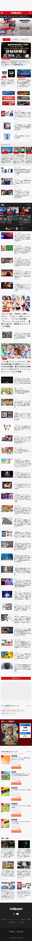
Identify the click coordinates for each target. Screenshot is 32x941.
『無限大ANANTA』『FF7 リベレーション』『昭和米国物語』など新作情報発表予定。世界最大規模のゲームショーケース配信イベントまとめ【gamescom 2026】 (24, 83)
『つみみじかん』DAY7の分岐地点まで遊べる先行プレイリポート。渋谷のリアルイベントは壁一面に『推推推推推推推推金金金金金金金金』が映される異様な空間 (22, 583)
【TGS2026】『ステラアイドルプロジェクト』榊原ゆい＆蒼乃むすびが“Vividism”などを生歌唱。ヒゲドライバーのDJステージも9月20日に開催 (22, 498)
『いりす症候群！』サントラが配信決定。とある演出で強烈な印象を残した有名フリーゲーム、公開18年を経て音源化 (22, 127)
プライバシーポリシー (14, 919)
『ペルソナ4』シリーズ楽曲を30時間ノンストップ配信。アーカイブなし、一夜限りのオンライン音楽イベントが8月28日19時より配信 (22, 656)
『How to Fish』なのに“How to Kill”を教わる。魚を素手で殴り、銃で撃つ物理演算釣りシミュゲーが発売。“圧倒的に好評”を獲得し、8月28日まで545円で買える (22, 546)
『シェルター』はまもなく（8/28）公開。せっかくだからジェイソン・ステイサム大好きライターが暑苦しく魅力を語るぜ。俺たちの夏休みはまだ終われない (22, 237)
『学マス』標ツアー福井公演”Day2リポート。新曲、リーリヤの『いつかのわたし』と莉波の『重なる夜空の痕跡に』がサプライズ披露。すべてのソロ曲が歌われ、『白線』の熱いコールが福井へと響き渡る (22, 596)
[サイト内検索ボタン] (30, 13)
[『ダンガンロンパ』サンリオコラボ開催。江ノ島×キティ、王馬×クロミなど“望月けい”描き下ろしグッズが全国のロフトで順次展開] (7, 606)
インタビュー (5, 153)
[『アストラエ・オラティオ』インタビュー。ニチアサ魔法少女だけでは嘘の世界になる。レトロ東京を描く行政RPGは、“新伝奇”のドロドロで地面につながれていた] (7, 150)
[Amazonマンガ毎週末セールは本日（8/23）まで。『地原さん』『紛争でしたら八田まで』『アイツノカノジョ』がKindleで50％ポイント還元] (7, 113)
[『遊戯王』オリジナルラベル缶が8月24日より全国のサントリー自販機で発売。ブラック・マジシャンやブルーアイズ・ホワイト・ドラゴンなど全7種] (7, 414)
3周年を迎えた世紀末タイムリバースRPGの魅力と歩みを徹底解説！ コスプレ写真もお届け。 (22, 392)
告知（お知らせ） (5, 58)
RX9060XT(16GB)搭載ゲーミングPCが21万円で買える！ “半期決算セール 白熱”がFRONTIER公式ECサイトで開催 (22, 171)
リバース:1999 (19, 388)
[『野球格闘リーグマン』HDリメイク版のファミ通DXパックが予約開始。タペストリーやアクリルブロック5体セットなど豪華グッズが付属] (7, 533)
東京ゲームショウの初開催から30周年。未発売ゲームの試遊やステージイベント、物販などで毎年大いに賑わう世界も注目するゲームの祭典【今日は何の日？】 (22, 522)
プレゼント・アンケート (7, 28)
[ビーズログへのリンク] (21, 931)
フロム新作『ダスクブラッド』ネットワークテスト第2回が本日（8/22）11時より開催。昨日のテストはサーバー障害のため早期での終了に (22, 475)
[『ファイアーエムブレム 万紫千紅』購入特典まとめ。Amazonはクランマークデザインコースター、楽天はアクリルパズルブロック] (24, 886)
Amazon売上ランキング (9, 751)
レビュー (16, 153)
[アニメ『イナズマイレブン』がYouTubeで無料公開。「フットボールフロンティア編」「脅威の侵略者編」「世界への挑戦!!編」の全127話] (7, 402)
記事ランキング (25, 39)
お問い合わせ (4, 919)
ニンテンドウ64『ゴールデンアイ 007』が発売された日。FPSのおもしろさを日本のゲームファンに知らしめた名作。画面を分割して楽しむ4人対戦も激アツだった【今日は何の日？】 (22, 262)
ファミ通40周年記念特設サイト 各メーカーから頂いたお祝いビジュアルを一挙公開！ (22, 451)
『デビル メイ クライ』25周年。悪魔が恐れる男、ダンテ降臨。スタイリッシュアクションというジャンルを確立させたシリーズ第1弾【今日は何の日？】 (22, 274)
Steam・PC (4, 713)
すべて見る (28, 204)
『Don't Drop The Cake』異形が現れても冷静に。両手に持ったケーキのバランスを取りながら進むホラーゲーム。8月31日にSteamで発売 (22, 381)
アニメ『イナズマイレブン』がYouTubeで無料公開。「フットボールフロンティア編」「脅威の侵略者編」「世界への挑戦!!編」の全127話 (22, 404)
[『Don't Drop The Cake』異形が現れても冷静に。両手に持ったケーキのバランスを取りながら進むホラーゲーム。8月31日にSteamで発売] (7, 380)
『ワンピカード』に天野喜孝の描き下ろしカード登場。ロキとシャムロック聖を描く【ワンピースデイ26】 (22, 182)
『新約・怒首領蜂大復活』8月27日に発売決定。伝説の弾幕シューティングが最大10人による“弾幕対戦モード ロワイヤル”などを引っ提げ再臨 (22, 571)
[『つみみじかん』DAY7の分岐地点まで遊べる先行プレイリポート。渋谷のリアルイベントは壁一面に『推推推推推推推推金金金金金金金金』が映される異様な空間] (7, 581)
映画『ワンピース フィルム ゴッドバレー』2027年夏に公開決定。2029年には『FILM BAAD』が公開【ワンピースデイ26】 (8, 82)
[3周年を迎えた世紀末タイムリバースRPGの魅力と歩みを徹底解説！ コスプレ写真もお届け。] (7, 391)
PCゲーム (17, 16)
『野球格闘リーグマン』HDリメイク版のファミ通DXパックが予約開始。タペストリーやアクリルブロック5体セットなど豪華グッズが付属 (22, 534)
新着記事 (15, 39)
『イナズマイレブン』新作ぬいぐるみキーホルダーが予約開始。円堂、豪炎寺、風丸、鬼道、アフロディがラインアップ (22, 428)
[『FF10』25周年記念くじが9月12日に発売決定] (7, 137)
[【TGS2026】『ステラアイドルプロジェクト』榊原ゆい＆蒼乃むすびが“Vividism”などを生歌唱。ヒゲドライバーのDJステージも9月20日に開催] (7, 496)
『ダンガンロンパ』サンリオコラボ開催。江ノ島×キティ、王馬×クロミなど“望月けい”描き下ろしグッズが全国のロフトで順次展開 (22, 608)
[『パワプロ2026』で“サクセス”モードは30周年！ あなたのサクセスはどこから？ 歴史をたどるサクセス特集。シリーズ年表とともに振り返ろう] (8, 865)
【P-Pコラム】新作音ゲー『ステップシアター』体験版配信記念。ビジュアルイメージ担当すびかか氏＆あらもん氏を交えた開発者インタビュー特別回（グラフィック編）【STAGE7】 (22, 644)
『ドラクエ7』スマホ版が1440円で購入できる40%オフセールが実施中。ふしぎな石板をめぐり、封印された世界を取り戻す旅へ (22, 336)
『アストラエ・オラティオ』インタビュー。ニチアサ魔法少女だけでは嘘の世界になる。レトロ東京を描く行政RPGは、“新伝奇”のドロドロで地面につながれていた (7, 159)
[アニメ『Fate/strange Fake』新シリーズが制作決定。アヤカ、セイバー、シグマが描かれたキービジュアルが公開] (7, 485)
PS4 (22, 710)
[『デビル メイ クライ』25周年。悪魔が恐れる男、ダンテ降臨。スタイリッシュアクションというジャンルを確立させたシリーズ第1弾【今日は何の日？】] (7, 273)
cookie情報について (13, 922)
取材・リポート (6, 311)
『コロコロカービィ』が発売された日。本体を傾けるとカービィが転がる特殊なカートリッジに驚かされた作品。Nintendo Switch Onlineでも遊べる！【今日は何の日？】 (22, 250)
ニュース (4, 77)
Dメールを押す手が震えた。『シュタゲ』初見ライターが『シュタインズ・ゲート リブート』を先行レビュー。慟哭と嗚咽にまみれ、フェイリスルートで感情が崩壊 (19, 159)
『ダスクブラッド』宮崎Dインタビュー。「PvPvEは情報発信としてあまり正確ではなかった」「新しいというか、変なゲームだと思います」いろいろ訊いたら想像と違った (24, 853)
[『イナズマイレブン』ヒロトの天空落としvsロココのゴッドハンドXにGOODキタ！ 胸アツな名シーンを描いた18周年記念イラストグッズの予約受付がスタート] (7, 438)
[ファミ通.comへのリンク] (16, 13)
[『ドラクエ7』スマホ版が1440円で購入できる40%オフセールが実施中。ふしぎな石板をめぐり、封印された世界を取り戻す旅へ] (7, 334)
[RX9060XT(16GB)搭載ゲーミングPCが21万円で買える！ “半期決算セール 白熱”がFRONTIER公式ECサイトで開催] (7, 170)
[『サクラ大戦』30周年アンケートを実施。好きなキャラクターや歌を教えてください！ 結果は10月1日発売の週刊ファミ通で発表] (16, 27)
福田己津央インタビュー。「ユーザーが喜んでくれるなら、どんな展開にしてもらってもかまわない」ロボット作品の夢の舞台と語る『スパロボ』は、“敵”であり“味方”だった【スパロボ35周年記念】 (8, 894)
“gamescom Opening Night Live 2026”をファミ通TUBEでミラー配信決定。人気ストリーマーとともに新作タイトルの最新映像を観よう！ (16, 63)
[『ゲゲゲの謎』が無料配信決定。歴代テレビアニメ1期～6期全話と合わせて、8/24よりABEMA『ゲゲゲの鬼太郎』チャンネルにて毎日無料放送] (7, 666)
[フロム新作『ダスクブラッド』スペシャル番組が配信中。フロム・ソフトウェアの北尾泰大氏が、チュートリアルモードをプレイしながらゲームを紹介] (25, 210)
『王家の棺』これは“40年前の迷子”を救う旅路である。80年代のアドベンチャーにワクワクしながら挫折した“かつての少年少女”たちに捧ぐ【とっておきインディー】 (22, 463)
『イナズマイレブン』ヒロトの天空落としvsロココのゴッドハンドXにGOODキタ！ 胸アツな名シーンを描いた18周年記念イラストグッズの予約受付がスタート (22, 439)
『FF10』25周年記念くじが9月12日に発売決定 (22, 136)
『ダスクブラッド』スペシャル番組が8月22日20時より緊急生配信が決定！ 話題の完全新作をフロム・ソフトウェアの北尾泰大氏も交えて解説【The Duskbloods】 (22, 631)
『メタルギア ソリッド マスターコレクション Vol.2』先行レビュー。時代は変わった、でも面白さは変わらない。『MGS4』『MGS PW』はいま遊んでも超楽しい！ (8, 853)
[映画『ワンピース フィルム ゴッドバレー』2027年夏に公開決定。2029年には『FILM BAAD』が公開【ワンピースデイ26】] (8, 73)
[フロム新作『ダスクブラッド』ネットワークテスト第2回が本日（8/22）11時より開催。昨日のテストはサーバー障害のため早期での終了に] (7, 474)
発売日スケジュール (25, 16)
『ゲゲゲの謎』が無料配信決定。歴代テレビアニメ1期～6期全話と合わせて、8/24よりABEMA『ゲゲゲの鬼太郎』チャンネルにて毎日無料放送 (22, 667)
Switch (9, 16)
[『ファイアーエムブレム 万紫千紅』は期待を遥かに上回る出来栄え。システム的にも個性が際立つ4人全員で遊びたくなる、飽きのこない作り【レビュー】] (24, 865)
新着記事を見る (16, 678)
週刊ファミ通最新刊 (8, 721)
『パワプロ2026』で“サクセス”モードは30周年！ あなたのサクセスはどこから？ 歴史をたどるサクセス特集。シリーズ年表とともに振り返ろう (8, 873)
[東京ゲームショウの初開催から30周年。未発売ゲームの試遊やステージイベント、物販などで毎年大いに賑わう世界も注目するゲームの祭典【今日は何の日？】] (7, 521)
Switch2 (5, 16)
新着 (2, 16)
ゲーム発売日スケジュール (10, 706)
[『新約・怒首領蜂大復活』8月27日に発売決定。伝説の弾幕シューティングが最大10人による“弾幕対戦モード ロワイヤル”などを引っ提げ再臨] (7, 569)
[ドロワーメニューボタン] (2, 13)
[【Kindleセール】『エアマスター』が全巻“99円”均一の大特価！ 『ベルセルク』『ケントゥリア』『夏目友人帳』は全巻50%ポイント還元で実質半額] (7, 192)
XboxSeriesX (12, 713)
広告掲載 (21, 922)
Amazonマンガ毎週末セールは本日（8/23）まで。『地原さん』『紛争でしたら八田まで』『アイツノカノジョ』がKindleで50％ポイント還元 (22, 115)
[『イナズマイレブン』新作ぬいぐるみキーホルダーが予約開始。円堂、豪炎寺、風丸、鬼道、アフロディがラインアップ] (7, 427)
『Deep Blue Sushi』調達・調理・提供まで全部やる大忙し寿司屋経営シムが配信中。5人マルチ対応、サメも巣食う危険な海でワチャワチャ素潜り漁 (22, 558)
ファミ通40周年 (19, 448)
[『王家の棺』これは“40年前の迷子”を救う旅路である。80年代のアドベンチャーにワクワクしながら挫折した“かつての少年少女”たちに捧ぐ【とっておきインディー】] (7, 461)
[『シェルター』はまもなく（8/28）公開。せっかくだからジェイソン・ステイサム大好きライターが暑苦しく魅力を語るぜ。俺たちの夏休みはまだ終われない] (7, 235)
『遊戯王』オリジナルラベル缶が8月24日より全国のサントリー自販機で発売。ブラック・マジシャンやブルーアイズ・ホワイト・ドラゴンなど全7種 (22, 416)
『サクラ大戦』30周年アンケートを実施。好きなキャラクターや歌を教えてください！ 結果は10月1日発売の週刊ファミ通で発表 (16, 31)
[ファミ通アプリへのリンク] (11, 931)
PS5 (13, 16)
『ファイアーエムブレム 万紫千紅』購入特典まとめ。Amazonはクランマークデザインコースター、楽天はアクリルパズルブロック (24, 893)
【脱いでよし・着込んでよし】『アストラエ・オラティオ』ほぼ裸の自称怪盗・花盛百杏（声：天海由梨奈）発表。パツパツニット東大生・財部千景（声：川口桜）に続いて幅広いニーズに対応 (22, 619)
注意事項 (29, 919)
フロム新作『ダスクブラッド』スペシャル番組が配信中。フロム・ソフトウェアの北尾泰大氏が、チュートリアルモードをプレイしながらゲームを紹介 (25, 219)
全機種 (3, 710)
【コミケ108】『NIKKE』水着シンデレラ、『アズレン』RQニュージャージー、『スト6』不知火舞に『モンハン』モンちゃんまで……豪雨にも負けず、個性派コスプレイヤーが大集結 (16, 320)
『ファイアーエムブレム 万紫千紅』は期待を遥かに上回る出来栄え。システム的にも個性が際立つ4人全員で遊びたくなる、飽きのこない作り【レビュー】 (24, 873)
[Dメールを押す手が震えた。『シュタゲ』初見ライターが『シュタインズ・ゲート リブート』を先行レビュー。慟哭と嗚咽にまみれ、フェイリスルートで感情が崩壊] (19, 150)
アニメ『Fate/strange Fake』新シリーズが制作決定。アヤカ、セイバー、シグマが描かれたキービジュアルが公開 (22, 486)
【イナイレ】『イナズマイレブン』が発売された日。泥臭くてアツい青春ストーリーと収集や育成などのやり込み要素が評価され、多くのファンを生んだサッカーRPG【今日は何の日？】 (22, 510)
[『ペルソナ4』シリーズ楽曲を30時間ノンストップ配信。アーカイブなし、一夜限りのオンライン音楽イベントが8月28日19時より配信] (7, 655)
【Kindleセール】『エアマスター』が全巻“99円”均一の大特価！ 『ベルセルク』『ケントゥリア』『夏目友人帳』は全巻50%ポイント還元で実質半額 (22, 194)
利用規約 (23, 919)
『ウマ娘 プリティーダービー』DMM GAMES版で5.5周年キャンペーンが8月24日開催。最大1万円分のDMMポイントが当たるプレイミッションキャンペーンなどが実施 (16, 366)
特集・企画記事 (21, 77)
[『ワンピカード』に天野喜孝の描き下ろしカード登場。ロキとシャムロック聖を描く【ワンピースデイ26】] (7, 181)
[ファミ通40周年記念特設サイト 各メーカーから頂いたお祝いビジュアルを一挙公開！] (7, 450)
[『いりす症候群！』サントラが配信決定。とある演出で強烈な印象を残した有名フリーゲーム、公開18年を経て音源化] (7, 126)
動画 (2, 205)
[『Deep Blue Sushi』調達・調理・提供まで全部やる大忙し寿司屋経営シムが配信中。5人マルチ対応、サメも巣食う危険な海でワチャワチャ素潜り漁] (7, 557)
